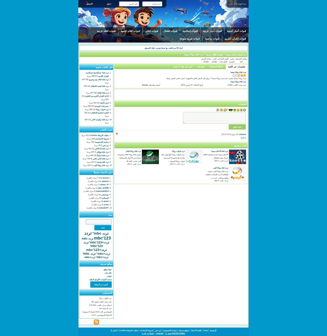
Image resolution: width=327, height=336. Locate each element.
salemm (242, 134)
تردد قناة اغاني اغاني (101, 159)
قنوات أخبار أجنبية (236, 31)
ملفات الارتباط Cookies (99, 135)
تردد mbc (88, 238)
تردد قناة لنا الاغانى (101, 149)
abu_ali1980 (103, 188)
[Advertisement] (181, 95)
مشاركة (201, 66)
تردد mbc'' (100, 233)
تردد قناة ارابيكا (103, 155)
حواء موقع (108, 269)
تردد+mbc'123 (96, 250)
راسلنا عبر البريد (148, 333)
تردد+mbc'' (103, 253)
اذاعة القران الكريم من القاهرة (97, 96)
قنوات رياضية (212, 38)
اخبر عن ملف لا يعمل (183, 66)
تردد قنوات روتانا (178, 151)
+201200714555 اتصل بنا (175, 333)
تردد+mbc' (102, 257)
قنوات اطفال (170, 31)
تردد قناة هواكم (103, 152)
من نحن (106, 145)
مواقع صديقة (184, 330)
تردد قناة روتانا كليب (220, 168)
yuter (106, 205)
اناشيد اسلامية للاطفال (100, 113)
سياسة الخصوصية (102, 142)
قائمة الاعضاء (196, 330)
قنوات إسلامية (190, 31)
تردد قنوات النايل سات (236, 54)
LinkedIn (160, 333)
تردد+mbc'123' (99, 242)
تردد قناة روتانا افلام (133, 151)
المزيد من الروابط (101, 284)
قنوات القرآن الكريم (235, 38)
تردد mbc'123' (93, 244)
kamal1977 (104, 208)
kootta (145, 85)
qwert (106, 201)
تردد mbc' (89, 253)
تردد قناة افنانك (103, 93)
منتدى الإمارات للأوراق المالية (100, 279)
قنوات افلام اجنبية (130, 31)
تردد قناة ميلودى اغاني (100, 119)
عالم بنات (108, 273)
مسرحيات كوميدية (102, 106)
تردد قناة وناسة (103, 162)
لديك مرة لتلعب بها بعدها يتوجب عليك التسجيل (163, 48)
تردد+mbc (89, 257)
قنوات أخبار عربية (212, 31)
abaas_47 (104, 184)
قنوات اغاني (151, 31)
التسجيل (89, 4)
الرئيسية (213, 330)
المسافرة (105, 198)
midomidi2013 (102, 191)
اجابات (109, 276)
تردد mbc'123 (97, 235)
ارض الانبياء (104, 103)
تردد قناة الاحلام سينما (219, 151)
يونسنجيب (105, 195)
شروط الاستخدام (102, 139)
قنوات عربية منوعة (190, 38)
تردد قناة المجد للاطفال (100, 86)
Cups (205, 330)
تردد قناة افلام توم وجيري (99, 79)
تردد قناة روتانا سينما (238, 82)
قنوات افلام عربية (106, 31)
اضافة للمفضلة (216, 66)
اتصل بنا (114, 330)
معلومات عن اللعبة (236, 66)
